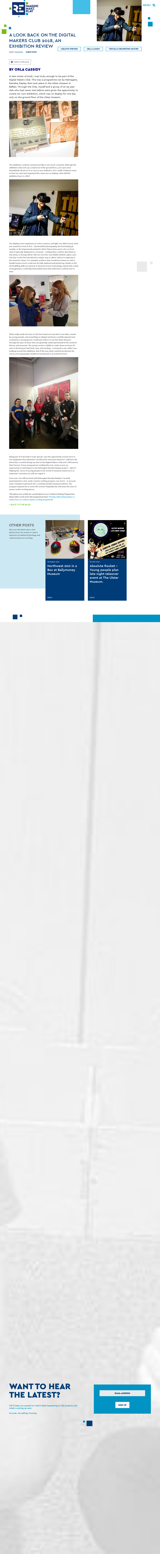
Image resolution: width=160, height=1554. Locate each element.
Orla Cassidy (93, 49)
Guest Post (31, 52)
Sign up (122, 1405)
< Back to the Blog (19, 504)
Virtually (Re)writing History (124, 49)
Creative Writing (69, 49)
